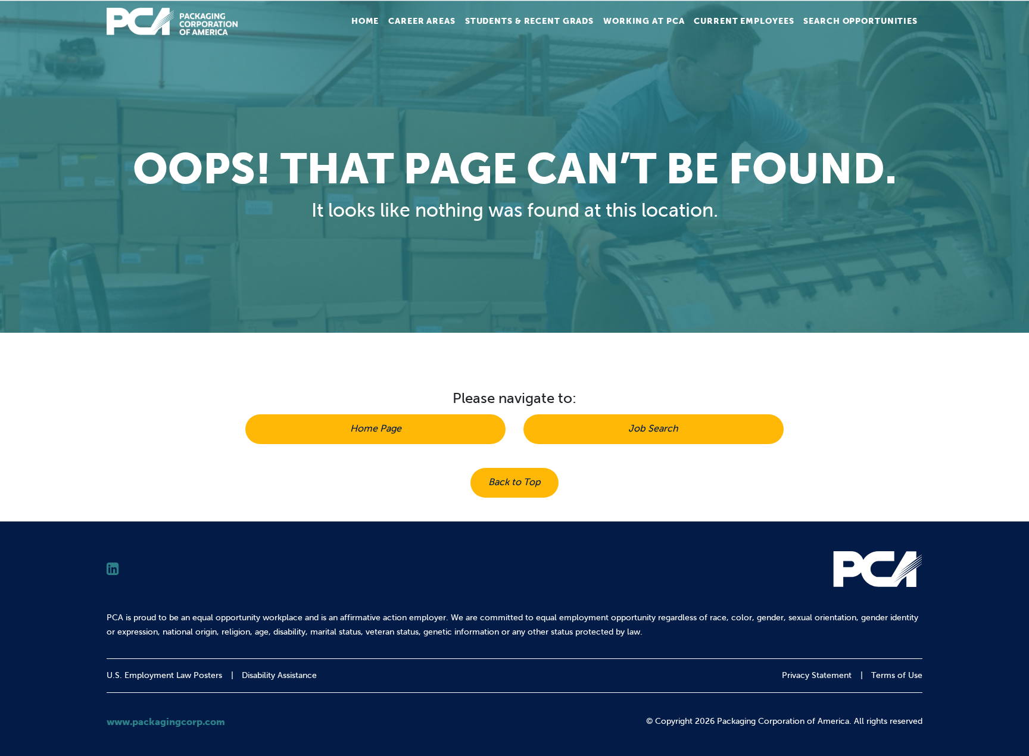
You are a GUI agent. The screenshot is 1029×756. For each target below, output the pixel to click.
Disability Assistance (279, 675)
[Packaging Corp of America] (172, 21)
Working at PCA (643, 21)
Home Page (375, 428)
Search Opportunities (860, 21)
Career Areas (422, 21)
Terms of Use (896, 675)
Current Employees (744, 21)
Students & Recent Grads (529, 21)
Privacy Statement (817, 675)
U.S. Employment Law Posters (164, 675)
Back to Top (514, 482)
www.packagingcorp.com (166, 721)
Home (365, 21)
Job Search (653, 428)
